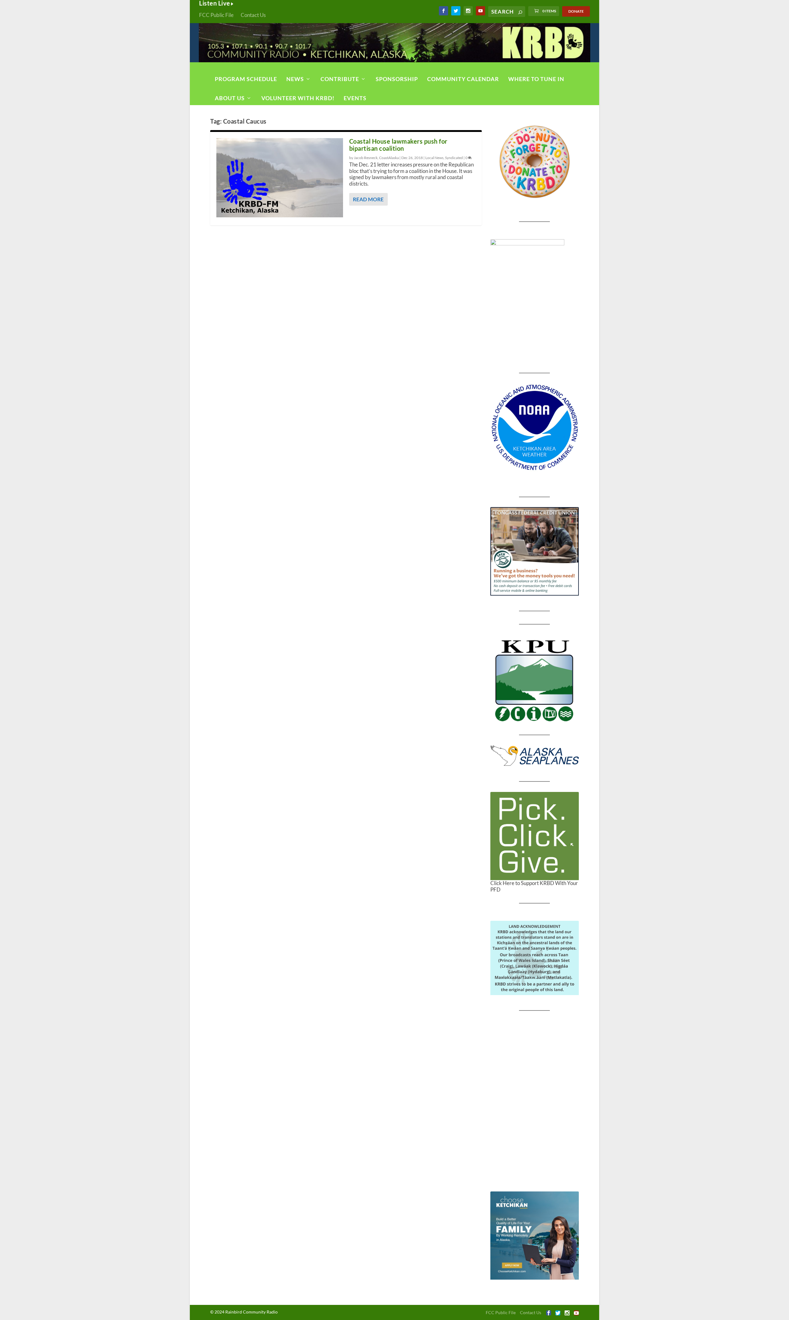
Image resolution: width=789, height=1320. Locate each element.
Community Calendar (463, 79)
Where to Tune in (536, 79)
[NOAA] (534, 427)
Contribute (340, 79)
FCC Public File (216, 15)
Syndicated (454, 157)
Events (355, 98)
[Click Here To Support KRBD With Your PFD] (534, 836)
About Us (230, 98)
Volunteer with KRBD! (297, 98)
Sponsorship (397, 79)
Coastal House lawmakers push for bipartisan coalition (398, 144)
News (295, 79)
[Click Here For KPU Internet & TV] (534, 680)
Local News (434, 157)
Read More (368, 199)
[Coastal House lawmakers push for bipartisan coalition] (279, 177)
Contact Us (253, 15)
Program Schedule (246, 79)
